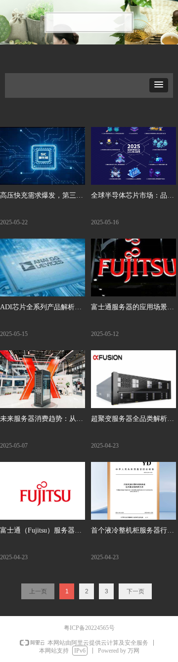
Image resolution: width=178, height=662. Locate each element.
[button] (158, 85)
